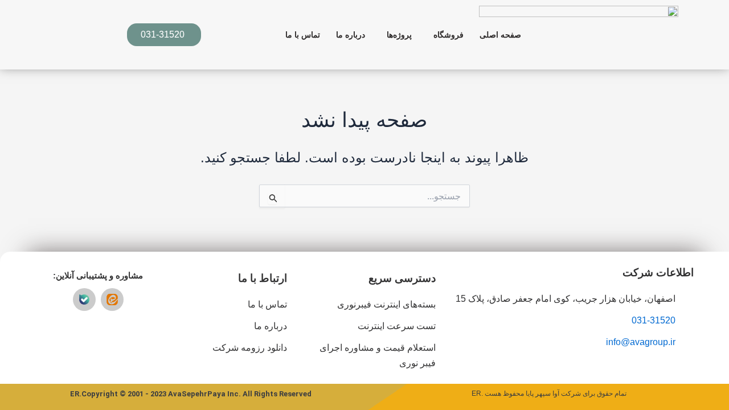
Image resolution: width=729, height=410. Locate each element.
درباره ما (350, 34)
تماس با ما (302, 34)
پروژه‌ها (399, 34)
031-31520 (653, 320)
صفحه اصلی (500, 34)
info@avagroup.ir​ (640, 342)
